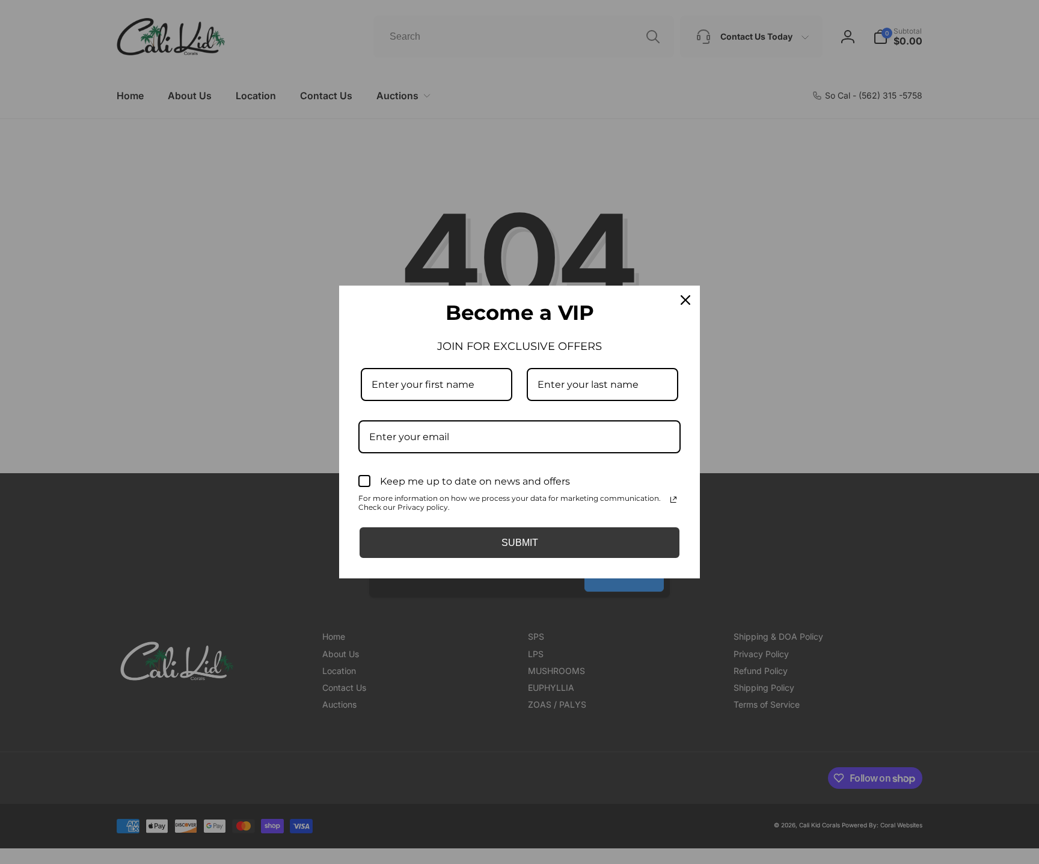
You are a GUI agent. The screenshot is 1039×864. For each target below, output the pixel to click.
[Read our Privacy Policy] (673, 499)
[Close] (685, 300)
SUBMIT (519, 543)
